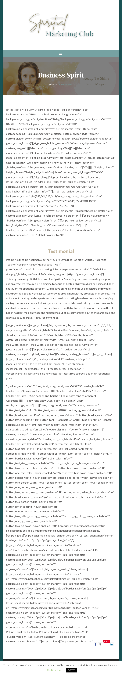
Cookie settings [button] (54, 670)
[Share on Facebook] (95, 644)
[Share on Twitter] (100, 644)
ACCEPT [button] (72, 670)
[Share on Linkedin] (112, 644)
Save (107, 642)
